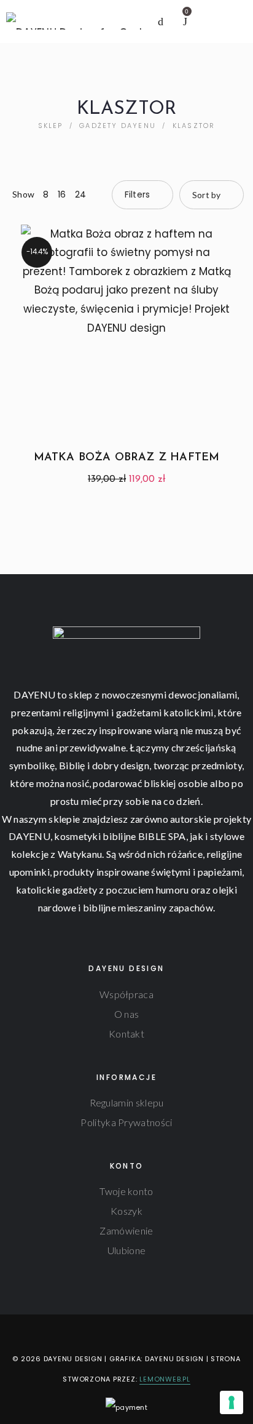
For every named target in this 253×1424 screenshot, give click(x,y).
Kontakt (126, 1033)
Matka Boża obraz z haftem (127, 457)
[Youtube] (136, 1333)
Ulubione (126, 1250)
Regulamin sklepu (127, 1102)
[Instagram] (117, 1333)
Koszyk (126, 1211)
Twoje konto (126, 1191)
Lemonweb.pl (164, 1379)
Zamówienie (126, 1230)
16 (62, 194)
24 (81, 194)
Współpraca (126, 994)
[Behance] (155, 1333)
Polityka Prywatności (126, 1122)
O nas (126, 1014)
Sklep (50, 125)
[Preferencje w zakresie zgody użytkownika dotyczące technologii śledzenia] (231, 1402)
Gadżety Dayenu (117, 125)
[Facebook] (97, 1333)
